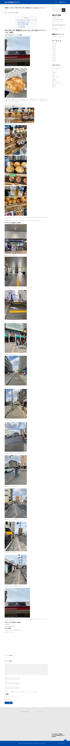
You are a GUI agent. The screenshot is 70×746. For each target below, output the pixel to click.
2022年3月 (54, 55)
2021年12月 (54, 60)
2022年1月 (54, 59)
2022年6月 (54, 50)
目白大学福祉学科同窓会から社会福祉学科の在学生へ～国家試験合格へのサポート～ (58, 25)
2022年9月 (54, 45)
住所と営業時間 (21, 27)
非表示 (27, 17)
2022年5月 (54, 52)
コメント (7, 663)
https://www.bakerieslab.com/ (10, 626)
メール (6, 681)
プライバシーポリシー (61, 743)
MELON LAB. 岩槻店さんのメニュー (23, 22)
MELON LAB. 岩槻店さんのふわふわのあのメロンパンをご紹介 (26, 19)
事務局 (17, 12)
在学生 (53, 78)
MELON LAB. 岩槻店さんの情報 (22, 24)
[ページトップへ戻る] (65, 741)
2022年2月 (54, 57)
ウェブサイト (21, 26)
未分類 (53, 86)
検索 (53, 7)
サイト (6, 685)
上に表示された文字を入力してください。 (12, 696)
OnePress (34, 743)
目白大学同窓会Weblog (12, 2)
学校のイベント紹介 (55, 81)
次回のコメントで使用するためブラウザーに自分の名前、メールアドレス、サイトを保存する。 (22, 691)
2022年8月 (54, 46)
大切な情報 (54, 79)
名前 (6, 676)
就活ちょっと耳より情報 (56, 83)
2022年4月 (54, 53)
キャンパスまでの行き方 (56, 67)
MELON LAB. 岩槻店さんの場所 (22, 23)
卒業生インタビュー (55, 76)
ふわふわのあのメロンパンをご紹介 (23, 21)
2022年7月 (54, 48)
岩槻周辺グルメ (11, 655)
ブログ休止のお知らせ (56, 17)
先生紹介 (53, 74)
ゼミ (53, 71)
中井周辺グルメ (55, 72)
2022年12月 (54, 43)
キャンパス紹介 (55, 69)
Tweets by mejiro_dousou (24, 711)
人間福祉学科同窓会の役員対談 (57, 19)
